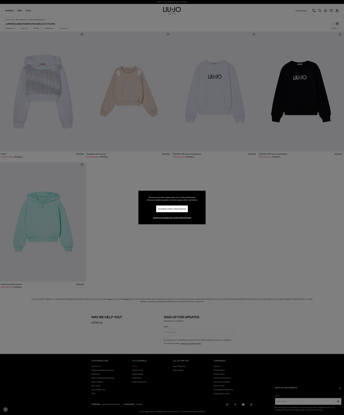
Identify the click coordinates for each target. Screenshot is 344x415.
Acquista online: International (172, 209)
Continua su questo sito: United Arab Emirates (172, 217)
